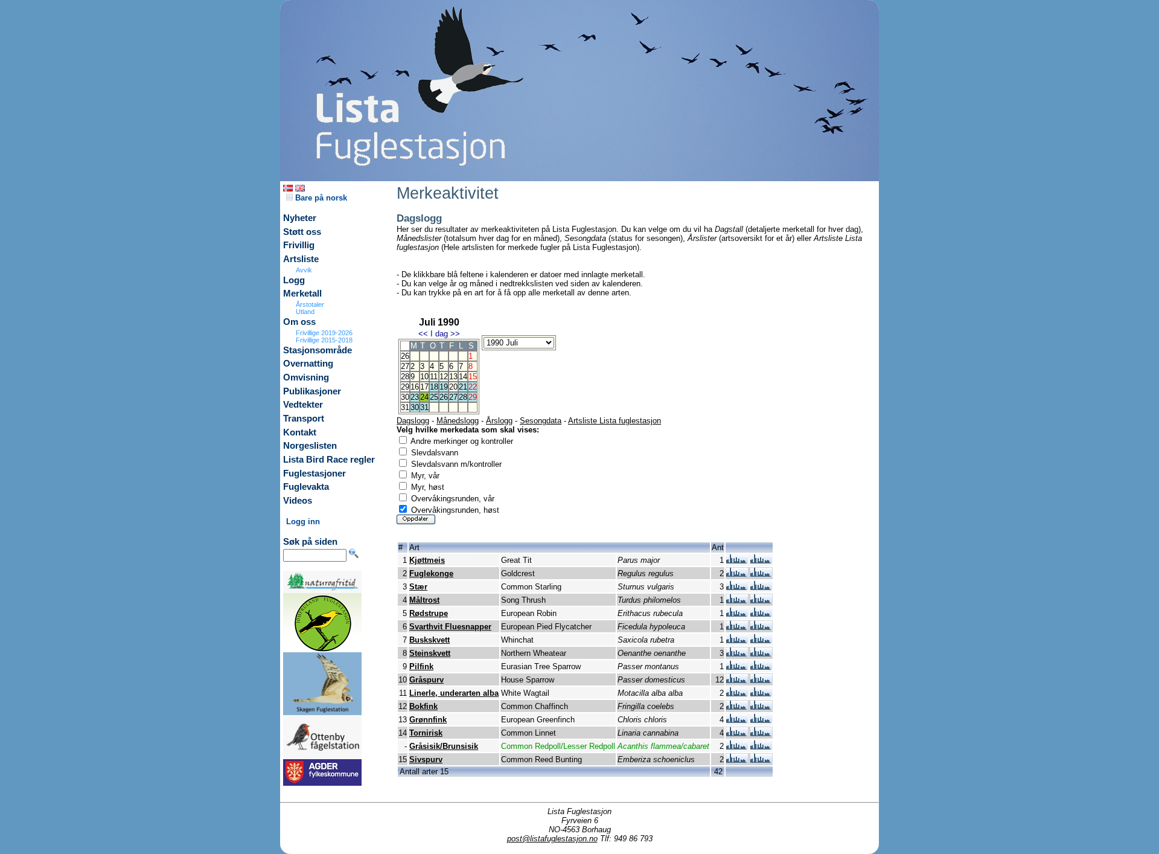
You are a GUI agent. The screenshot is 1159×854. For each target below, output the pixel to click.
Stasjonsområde (317, 350)
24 (424, 397)
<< (423, 333)
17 (424, 386)
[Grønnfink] (737, 720)
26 (443, 397)
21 (463, 386)
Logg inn (303, 521)
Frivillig (298, 245)
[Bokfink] (737, 706)
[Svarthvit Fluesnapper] (737, 627)
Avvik (304, 270)
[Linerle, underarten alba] (737, 693)
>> (455, 333)
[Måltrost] (737, 600)
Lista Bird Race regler (329, 459)
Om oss (299, 322)
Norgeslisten (310, 446)
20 (453, 386)
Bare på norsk (320, 197)
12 (443, 376)
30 (414, 407)
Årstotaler (310, 304)
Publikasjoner (312, 391)
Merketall (302, 293)
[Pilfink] (737, 667)
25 (434, 397)
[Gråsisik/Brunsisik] (737, 746)
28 (463, 397)
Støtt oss (302, 232)
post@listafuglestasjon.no (552, 838)
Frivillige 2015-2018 (324, 340)
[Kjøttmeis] (737, 560)
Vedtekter (303, 404)
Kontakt (299, 432)
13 (453, 376)
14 (463, 376)
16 (414, 386)
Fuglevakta (306, 487)
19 (443, 386)
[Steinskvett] (737, 653)
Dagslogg (413, 420)
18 (434, 386)
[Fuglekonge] (737, 574)
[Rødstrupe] (737, 613)
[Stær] (737, 587)
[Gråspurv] (737, 680)
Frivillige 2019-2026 (324, 332)
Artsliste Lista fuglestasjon (614, 420)
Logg (294, 280)
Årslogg (499, 420)
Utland (305, 311)
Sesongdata (540, 420)
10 (424, 376)
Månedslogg (457, 420)
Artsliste (301, 259)
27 (453, 397)
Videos (297, 501)
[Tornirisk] (737, 733)
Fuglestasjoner (314, 473)
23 (414, 397)
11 (434, 376)
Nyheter (299, 218)
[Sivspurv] (737, 760)
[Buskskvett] (737, 640)
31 (424, 407)
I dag (439, 333)
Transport (303, 418)
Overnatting (308, 363)
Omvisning (306, 377)
